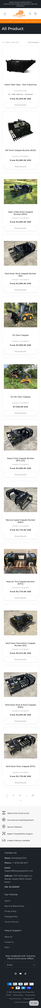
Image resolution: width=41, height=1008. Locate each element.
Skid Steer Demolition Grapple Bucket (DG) (20, 644)
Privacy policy (30, 995)
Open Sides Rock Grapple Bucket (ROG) (20, 213)
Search (7, 901)
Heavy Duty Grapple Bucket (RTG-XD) (20, 459)
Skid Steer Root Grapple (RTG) (20, 766)
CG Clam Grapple (20, 335)
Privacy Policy (10, 911)
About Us (8, 937)
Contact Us (9, 942)
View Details (20, 105)
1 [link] (7, 795)
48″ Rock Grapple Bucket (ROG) (20, 150)
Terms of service (15, 998)
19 (33, 795)
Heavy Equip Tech (19, 992)
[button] (4, 13)
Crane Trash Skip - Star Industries (20, 85)
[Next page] (20, 800)
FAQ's (7, 947)
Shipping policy (28, 998)
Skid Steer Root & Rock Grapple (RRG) (20, 706)
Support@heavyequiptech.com (19, 871)
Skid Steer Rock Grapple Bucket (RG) (20, 274)
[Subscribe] (33, 965)
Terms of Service (12, 922)
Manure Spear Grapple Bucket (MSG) (20, 521)
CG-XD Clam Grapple (21, 397)
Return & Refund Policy (14, 906)
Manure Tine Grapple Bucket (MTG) (20, 583)
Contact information (22, 1002)
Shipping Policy (11, 916)
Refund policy (18, 995)
